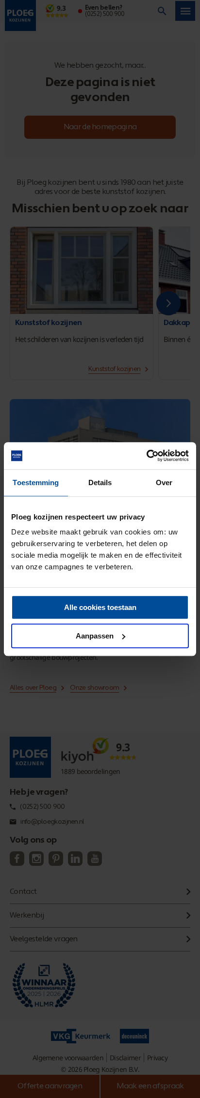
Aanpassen (95, 636)
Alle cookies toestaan (100, 607)
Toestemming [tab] (36, 482)
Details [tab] (100, 482)
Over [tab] (164, 482)
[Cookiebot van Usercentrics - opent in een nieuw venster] (146, 455)
